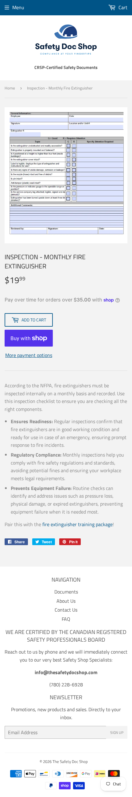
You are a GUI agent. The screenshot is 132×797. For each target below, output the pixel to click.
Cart (122, 7)
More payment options (28, 355)
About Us (66, 601)
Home (10, 88)
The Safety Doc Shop (70, 761)
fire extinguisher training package (77, 524)
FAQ (66, 619)
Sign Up (116, 732)
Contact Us (66, 609)
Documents (66, 591)
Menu (18, 7)
